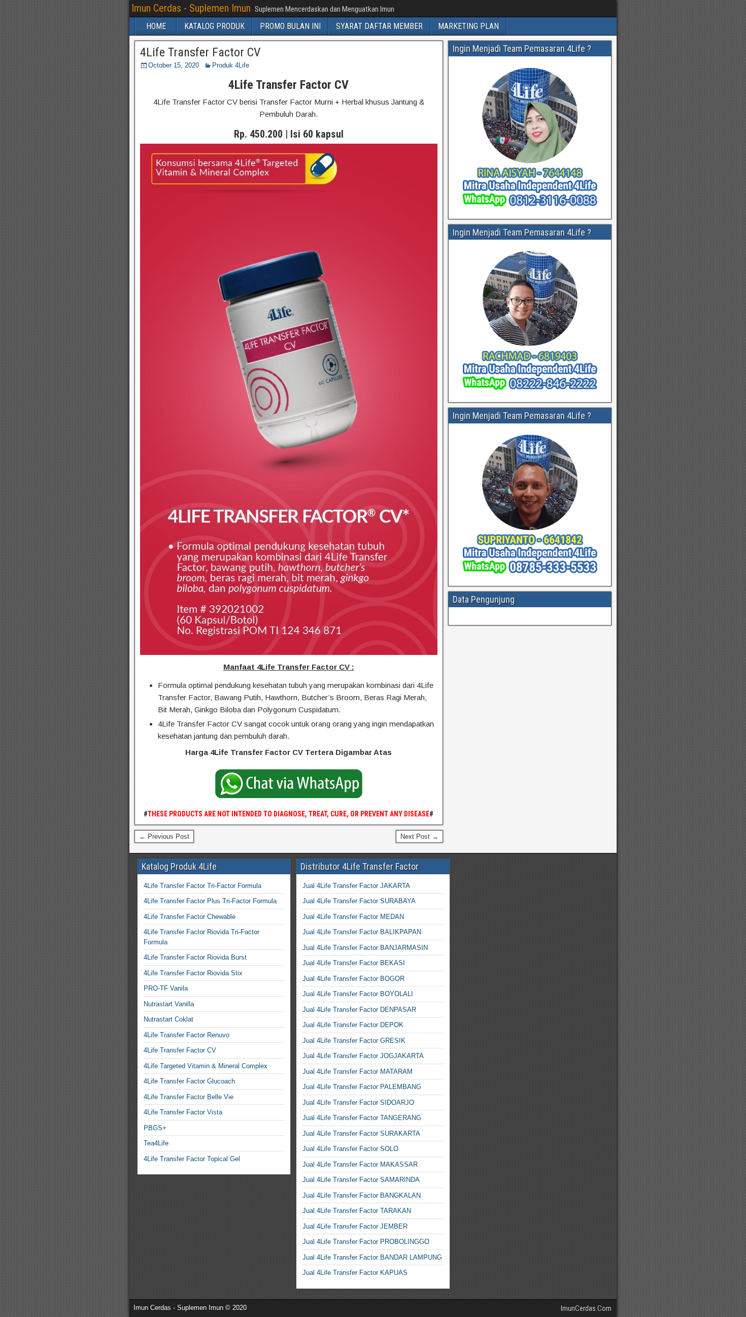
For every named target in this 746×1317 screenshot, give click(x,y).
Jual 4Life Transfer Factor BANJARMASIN (365, 947)
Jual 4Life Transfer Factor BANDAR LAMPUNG (372, 1257)
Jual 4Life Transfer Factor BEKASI (353, 963)
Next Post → (419, 836)
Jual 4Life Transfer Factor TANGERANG (361, 1118)
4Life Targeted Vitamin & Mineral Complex (205, 1066)
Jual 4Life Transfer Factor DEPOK (352, 1025)
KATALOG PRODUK (214, 26)
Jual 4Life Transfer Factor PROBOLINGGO (365, 1241)
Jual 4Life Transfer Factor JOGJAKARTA (363, 1056)
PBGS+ (155, 1128)
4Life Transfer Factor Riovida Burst (195, 957)
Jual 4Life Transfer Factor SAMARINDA (361, 1179)
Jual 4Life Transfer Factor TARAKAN (356, 1210)
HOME (156, 26)
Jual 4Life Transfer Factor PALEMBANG (361, 1087)
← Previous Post (164, 836)
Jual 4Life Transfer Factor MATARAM (357, 1071)
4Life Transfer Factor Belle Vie (188, 1097)
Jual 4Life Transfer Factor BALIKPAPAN (361, 932)
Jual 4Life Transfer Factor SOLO (350, 1149)
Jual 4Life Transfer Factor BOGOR (353, 978)
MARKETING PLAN (468, 26)
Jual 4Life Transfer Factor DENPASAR (359, 1009)
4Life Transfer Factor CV (200, 52)
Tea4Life (156, 1143)
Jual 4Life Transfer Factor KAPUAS (355, 1272)
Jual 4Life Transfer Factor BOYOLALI (357, 994)
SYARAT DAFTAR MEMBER (379, 26)
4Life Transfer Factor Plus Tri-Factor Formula (210, 901)
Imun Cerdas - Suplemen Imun (191, 8)
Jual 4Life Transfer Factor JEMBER (355, 1226)
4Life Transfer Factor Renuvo (186, 1035)
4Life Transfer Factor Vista (183, 1112)
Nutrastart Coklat (168, 1019)
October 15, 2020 (173, 65)
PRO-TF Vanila (166, 988)
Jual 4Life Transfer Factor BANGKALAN (361, 1195)
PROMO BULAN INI (290, 26)
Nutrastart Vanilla (169, 1004)
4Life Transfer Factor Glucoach (189, 1081)
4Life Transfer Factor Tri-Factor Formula (202, 886)
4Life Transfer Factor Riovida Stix (193, 973)
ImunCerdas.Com (586, 1308)
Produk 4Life (230, 65)
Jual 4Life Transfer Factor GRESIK (353, 1040)
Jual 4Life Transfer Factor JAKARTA (356, 886)
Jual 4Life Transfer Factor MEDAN (353, 916)
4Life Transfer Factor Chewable (189, 916)
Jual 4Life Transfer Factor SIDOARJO (358, 1102)
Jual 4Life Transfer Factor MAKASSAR (360, 1164)
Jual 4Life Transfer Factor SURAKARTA (361, 1133)
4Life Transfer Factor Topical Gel (192, 1159)
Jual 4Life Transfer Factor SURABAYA (359, 901)
